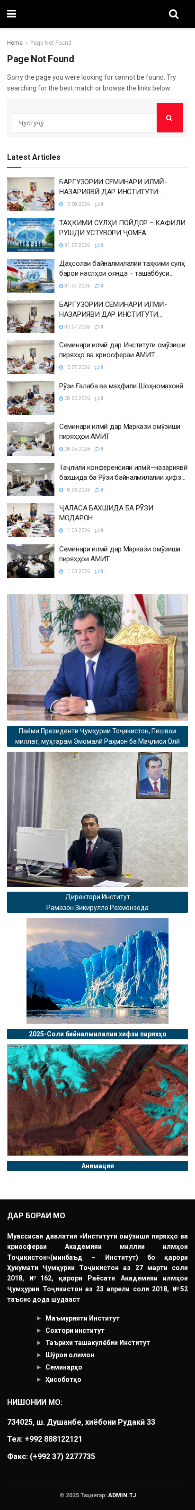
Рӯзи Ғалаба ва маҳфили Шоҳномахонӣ (121, 386)
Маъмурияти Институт (82, 1318)
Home (15, 43)
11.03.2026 (76, 530)
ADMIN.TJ (122, 1495)
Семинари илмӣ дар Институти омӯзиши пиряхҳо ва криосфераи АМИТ (122, 350)
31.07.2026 (76, 245)
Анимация (97, 1166)
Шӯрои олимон (69, 1355)
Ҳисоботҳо (63, 1379)
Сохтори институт (75, 1330)
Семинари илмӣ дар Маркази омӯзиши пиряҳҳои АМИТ (119, 431)
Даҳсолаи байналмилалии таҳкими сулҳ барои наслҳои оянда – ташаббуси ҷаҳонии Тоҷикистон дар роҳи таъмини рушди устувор (122, 269)
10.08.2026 (76, 204)
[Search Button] (170, 117)
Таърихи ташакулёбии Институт (97, 1342)
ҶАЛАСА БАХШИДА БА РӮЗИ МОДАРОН (106, 513)
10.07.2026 (76, 367)
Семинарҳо (63, 1367)
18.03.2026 (76, 489)
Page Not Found (50, 43)
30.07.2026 (76, 326)
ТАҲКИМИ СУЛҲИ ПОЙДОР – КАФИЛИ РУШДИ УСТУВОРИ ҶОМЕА (122, 228)
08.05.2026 (76, 398)
